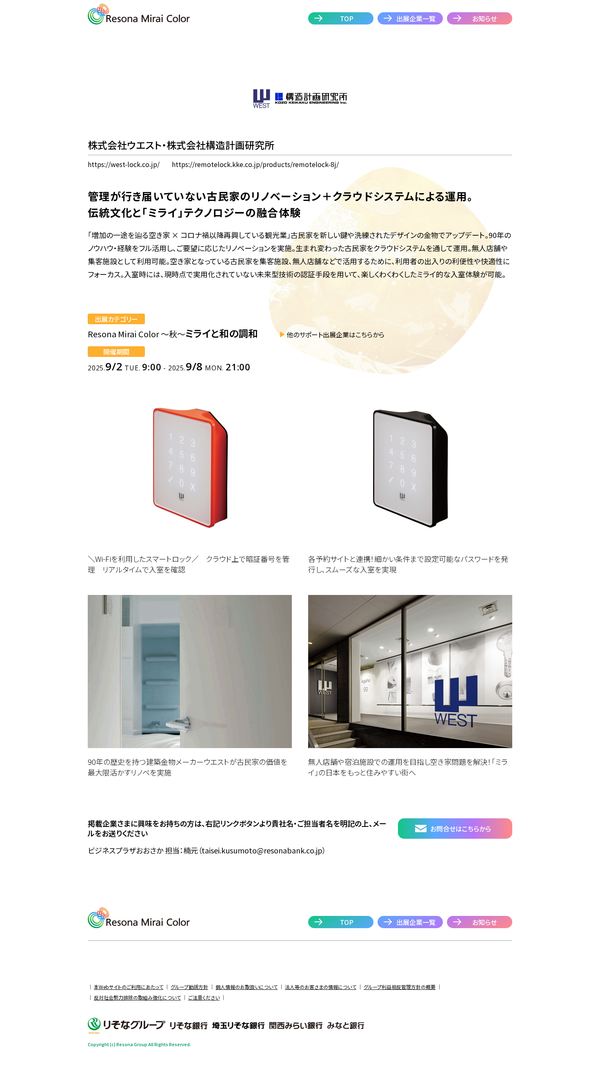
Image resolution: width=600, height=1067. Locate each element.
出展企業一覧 (416, 18)
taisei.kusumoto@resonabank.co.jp (262, 850)
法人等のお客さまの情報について (320, 986)
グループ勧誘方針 (189, 986)
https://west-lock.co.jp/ (124, 164)
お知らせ (484, 18)
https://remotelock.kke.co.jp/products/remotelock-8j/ (255, 164)
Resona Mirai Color (139, 14)
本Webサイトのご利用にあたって (128, 986)
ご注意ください (204, 997)
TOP (346, 18)
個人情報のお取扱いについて (247, 986)
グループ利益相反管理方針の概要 (400, 986)
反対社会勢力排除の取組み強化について (137, 997)
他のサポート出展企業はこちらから (335, 334)
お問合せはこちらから (460, 828)
